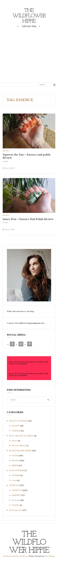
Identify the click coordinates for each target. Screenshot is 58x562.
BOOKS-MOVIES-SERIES (20, 450)
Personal (16, 500)
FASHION (16, 431)
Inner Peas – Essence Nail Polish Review (28, 219)
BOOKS (15, 455)
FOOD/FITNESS (16, 470)
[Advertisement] (29, 55)
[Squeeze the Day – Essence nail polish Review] (29, 131)
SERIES (15, 465)
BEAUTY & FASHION (18, 421)
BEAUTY (6, 151)
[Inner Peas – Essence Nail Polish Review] (29, 195)
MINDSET (16, 495)
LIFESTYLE (14, 485)
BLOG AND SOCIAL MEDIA (21, 436)
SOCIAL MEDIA (19, 445)
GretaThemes (50, 556)
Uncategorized (16, 510)
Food (14, 480)
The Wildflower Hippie (29, 16)
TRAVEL (15, 505)
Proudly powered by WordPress (15, 556)
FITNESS (16, 475)
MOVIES (15, 460)
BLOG (14, 440)
